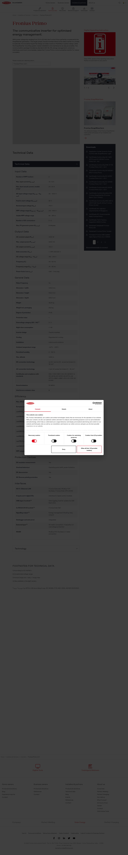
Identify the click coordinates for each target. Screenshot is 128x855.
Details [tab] (64, 409)
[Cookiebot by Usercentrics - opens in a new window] (94, 403)
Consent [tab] (37, 409)
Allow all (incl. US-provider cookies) (89, 449)
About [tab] (90, 409)
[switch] (54, 440)
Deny (63, 449)
